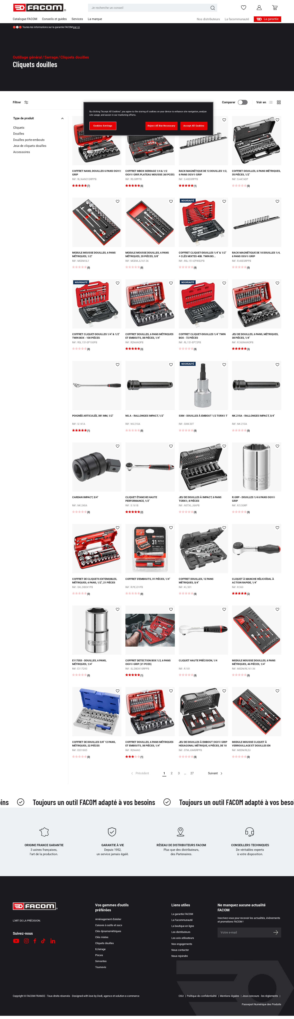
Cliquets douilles (104, 943)
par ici (76, 27)
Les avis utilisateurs (182, 937)
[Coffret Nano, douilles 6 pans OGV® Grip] (96, 140)
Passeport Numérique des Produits (261, 1004)
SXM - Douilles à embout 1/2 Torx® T (203, 415)
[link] (139, 773)
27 (192, 773)
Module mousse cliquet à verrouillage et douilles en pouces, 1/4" (251, 745)
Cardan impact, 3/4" (85, 497)
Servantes (101, 961)
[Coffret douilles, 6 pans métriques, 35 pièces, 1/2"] (256, 140)
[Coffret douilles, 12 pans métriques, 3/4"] (203, 548)
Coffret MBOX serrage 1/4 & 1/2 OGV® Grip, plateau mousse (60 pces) (150, 172)
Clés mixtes (101, 937)
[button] (274, 7)
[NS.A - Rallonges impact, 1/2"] (150, 385)
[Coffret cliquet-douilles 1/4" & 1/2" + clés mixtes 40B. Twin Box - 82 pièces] (203, 222)
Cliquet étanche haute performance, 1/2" (141, 499)
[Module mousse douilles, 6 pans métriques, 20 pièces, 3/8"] (150, 222)
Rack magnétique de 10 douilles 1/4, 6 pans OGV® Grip (256, 254)
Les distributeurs (180, 931)
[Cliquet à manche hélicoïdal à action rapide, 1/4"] (256, 548)
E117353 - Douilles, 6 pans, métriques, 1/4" (89, 662)
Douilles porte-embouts (29, 140)
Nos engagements (181, 943)
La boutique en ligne (182, 925)
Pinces (99, 955)
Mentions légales (229, 995)
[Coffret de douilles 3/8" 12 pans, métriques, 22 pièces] (96, 711)
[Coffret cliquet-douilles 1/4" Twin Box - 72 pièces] (203, 303)
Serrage (51, 57)
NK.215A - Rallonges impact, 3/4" (253, 415)
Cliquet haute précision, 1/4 (198, 660)
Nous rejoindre (179, 955)
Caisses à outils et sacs (108, 925)
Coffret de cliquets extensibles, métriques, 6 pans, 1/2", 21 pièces (94, 580)
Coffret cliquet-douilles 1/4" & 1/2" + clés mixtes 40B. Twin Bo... (202, 254)
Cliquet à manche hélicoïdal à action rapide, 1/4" (253, 580)
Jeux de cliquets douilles (29, 146)
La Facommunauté (182, 919)
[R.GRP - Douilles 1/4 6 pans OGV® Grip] (256, 467)
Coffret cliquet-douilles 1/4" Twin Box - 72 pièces (202, 336)
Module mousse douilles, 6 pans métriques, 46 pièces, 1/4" (253, 662)
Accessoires (21, 152)
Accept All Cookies (193, 125)
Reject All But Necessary (161, 125)
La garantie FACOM (182, 914)
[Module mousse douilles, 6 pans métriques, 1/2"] (96, 222)
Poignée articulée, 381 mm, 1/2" (92, 415)
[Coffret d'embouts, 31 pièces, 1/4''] (150, 548)
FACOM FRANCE (36, 995)
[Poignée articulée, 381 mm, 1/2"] (96, 385)
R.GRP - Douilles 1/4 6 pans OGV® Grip (253, 499)
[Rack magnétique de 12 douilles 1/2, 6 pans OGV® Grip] (203, 140)
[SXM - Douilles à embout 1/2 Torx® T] (203, 385)
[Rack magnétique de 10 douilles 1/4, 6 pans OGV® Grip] (256, 222)
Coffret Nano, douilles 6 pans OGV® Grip (96, 172)
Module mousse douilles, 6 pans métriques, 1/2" (94, 254)
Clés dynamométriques (108, 931)
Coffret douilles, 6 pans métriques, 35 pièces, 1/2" (256, 172)
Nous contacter (180, 949)
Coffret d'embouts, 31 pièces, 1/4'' (147, 578)
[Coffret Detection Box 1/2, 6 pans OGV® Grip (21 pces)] (150, 630)
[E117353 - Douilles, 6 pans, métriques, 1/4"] (96, 630)
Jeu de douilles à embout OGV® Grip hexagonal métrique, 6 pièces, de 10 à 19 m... (203, 745)
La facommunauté (237, 19)
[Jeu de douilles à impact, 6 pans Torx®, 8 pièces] (203, 467)
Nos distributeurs (208, 19)
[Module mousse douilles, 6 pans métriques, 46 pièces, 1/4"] (256, 630)
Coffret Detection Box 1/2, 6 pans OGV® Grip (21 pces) (148, 662)
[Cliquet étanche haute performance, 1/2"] (150, 467)
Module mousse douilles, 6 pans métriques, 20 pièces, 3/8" (147, 254)
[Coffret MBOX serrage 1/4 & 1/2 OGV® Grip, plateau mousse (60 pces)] (150, 140)
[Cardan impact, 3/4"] (96, 467)
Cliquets (18, 127)
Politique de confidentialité (202, 995)
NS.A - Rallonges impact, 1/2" (144, 415)
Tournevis (100, 967)
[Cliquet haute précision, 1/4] (203, 630)
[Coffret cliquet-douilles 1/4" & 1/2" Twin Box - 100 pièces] (96, 303)
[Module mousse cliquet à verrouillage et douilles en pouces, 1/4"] (256, 711)
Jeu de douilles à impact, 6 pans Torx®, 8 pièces (200, 499)
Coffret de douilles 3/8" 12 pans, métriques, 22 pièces (94, 743)
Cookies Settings (102, 125)
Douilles (18, 133)
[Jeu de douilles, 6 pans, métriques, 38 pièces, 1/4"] (256, 303)
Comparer (228, 102)
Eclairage (100, 949)
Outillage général (27, 57)
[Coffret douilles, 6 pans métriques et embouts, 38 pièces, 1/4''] (150, 303)
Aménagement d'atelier (108, 919)
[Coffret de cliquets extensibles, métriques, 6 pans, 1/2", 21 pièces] (96, 548)
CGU (181, 995)
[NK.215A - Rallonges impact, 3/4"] (256, 385)
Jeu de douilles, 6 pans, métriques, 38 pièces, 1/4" (255, 336)
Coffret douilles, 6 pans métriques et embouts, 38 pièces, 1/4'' (149, 336)
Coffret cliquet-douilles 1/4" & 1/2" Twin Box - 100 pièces (96, 336)
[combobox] (152, 8)
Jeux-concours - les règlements (260, 995)
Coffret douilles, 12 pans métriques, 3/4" (196, 580)
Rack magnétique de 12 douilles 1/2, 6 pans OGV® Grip (203, 172)
